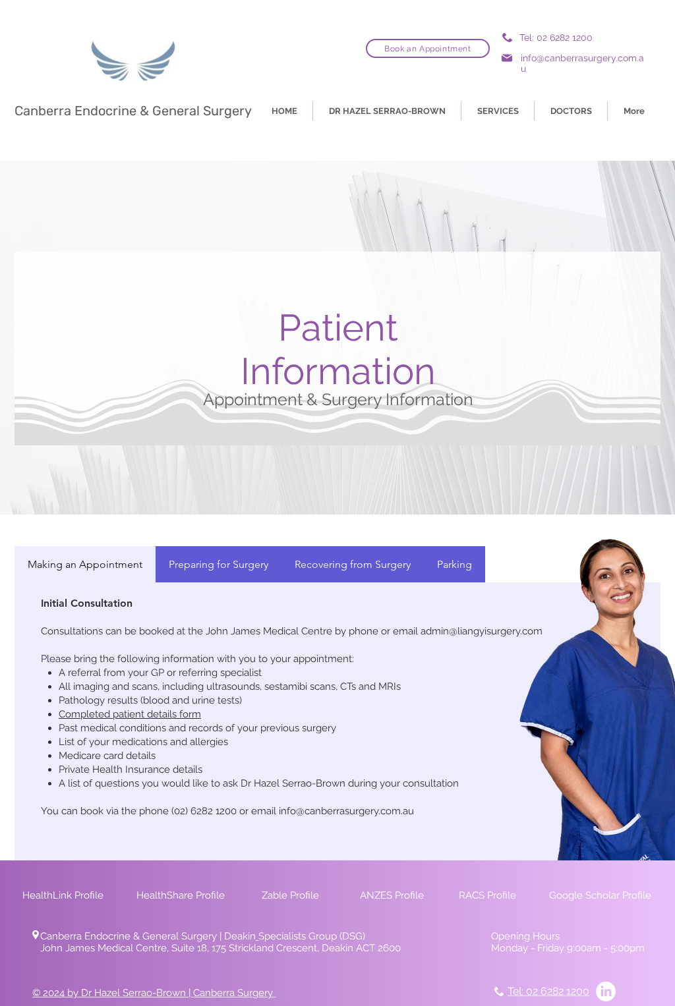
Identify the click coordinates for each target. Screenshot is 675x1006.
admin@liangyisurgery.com (482, 631)
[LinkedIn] (606, 991)
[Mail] (507, 58)
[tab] (85, 564)
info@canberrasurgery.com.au (346, 811)
